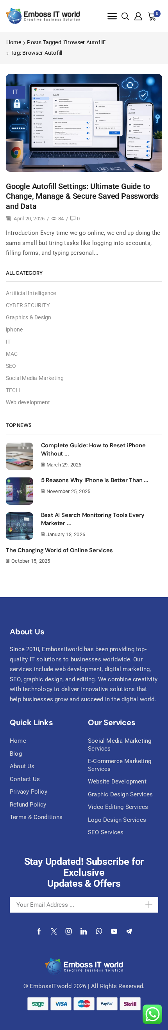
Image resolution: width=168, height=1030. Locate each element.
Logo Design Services (117, 819)
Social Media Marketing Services (119, 744)
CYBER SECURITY (28, 305)
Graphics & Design (28, 317)
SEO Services (105, 832)
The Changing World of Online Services (59, 550)
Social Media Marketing (35, 378)
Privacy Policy (28, 791)
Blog (16, 753)
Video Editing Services (118, 806)
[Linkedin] (83, 931)
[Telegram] (129, 931)
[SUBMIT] (143, 905)
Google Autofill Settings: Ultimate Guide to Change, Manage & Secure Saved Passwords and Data (82, 196)
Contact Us (25, 779)
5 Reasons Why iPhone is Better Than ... (94, 480)
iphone (14, 329)
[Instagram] (69, 931)
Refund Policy (28, 804)
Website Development (117, 781)
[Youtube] (114, 931)
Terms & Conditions (36, 817)
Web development (28, 402)
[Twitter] (54, 931)
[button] (112, 16)
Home (13, 42)
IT (15, 91)
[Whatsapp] (99, 931)
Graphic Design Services (120, 794)
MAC (12, 354)
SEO (11, 366)
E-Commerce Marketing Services (119, 765)
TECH (13, 390)
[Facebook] (39, 931)
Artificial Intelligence (31, 293)
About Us (22, 766)
